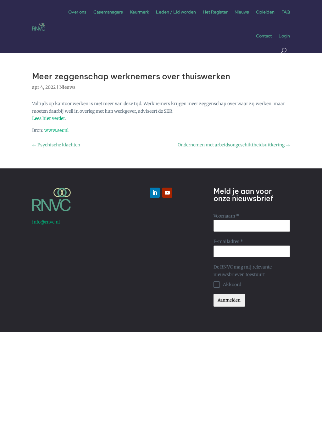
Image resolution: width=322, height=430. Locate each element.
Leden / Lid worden (176, 12)
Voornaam (226, 216)
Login (284, 36)
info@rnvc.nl (46, 222)
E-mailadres (228, 241)
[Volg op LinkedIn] (155, 193)
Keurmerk (139, 12)
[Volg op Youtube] (167, 193)
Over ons (77, 12)
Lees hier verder (48, 118)
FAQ (285, 12)
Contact (264, 36)
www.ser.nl (56, 130)
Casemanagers (108, 12)
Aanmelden (229, 300)
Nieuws (242, 12)
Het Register (215, 12)
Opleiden (265, 12)
